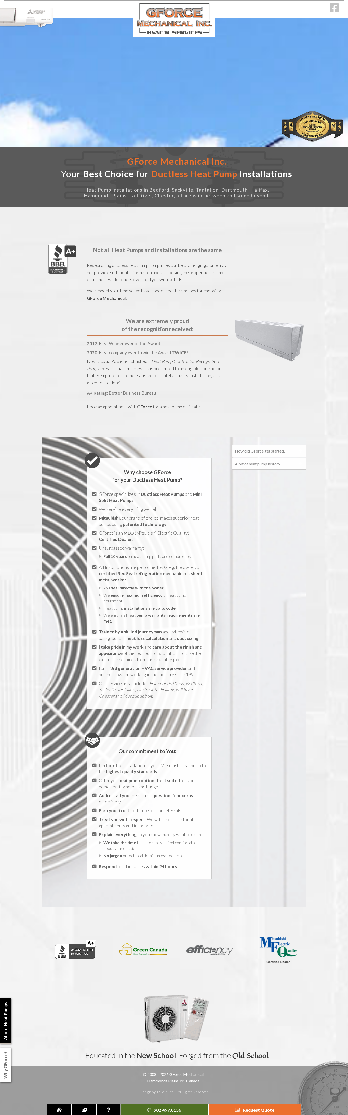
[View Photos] (84, 1109)
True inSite (165, 1092)
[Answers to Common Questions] (108, 1109)
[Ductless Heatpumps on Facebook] (334, 9)
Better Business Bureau (132, 393)
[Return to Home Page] (59, 1109)
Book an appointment (107, 407)
